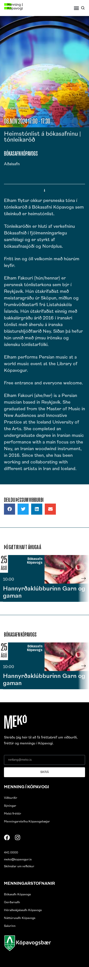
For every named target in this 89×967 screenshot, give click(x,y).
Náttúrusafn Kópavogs (19, 918)
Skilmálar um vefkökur (19, 866)
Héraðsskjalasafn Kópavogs (23, 910)
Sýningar (10, 805)
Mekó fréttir (12, 813)
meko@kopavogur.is (18, 859)
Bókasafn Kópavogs (17, 894)
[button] (76, 8)
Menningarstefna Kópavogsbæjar (27, 821)
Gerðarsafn (12, 902)
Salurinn (10, 926)
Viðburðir (10, 798)
